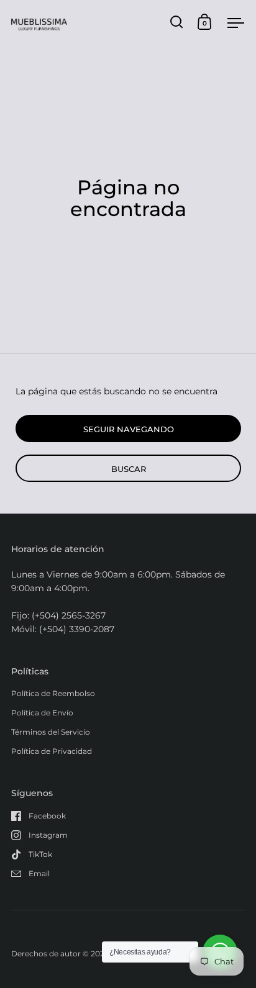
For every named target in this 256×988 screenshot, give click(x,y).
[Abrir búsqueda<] (176, 22)
